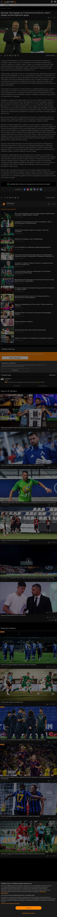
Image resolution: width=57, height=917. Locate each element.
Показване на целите (28, 913)
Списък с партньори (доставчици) (10, 903)
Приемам (28, 908)
